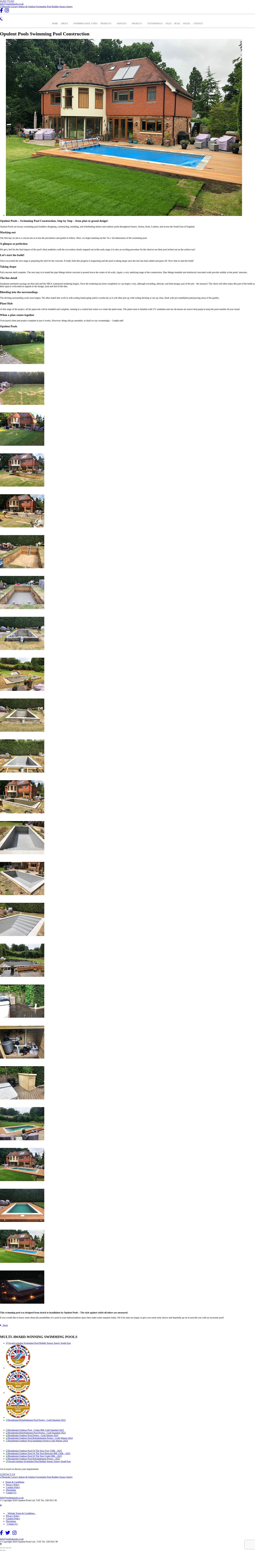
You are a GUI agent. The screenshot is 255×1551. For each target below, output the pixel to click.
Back (4, 1325)
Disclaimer (11, 1490)
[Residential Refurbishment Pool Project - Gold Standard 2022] (36, 1420)
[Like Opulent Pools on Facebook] (2, 11)
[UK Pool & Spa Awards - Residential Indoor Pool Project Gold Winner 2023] (36, 1433)
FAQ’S (168, 23)
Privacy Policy (12, 1484)
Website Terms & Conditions (21, 1513)
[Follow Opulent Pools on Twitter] (8, 1533)
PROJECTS (137, 23)
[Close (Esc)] (1, 1547)
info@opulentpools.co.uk (12, 4)
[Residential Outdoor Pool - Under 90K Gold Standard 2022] (18, 1417)
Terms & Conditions (14, 1482)
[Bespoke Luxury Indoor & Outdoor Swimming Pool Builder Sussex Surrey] (36, 6)
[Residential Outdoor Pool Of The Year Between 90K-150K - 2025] (38, 1453)
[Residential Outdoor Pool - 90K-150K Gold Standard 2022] (18, 1392)
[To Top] (1, 1505)
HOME (55, 23)
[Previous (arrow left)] (1, 1550)
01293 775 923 (7, 1)
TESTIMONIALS (155, 23)
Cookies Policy (13, 1487)
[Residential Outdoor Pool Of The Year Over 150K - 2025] (34, 1451)
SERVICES (121, 23)
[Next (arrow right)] (4, 1550)
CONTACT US (7, 1474)
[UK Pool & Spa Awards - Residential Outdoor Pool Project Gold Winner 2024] (32, 1435)
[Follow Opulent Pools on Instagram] (7, 11)
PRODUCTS (105, 23)
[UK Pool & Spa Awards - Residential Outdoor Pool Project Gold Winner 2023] (35, 1430)
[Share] (4, 1547)
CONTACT (198, 23)
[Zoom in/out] (10, 1547)
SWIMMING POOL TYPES (85, 23)
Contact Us (11, 1492)
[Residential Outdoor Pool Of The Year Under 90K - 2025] (34, 1456)
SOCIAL (187, 23)
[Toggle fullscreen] (7, 1547)
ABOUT (64, 23)
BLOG (177, 23)
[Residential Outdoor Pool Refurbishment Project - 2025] (33, 1458)
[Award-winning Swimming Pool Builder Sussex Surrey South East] (38, 1343)
